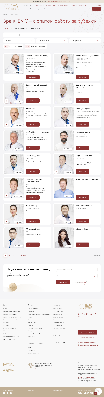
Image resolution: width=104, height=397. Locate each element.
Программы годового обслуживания (13, 320)
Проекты (30, 325)
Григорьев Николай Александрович (34, 180)
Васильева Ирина (33, 205)
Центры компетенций (34, 353)
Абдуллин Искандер (84, 156)
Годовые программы (70, 8)
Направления (31, 350)
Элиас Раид (30, 108)
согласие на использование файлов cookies (56, 1)
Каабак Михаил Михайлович (37, 132)
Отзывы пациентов (33, 308)
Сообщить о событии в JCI (86, 377)
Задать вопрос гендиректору (88, 342)
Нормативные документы (84, 367)
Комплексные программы (10, 314)
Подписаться (63, 282)
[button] (69, 1)
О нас (25, 8)
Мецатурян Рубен (83, 108)
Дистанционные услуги (9, 328)
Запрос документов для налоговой (89, 345)
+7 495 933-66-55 (38, 5)
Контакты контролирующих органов (87, 365)
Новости (30, 317)
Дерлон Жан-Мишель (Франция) (85, 86)
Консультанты (21, 29)
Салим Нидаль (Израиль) (36, 85)
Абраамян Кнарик (83, 229)
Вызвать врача (63, 5)
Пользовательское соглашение (35, 392)
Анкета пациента (57, 314)
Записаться (97, 9)
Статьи (55, 320)
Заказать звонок (51, 5)
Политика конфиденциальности (60, 392)
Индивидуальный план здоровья (11, 311)
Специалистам (32, 320)
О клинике (31, 311)
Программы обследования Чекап (12, 317)
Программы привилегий (59, 328)
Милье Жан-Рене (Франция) (87, 55)
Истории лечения (57, 325)
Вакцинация (6, 322)
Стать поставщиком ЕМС (87, 337)
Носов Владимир (33, 156)
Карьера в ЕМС (32, 322)
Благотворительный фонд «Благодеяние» (39, 314)
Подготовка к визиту (58, 311)
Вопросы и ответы (58, 317)
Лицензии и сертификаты (35, 328)
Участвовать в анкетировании (43, 369)
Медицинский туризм (9, 339)
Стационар (6, 325)
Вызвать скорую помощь (79, 5)
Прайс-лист (6, 334)
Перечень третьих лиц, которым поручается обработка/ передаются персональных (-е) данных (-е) (87, 380)
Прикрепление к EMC (58, 322)
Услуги (45, 8)
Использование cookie (58, 390)
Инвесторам (31, 336)
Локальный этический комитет (36, 334)
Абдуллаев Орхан (33, 229)
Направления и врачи (35, 8)
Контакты (61, 8)
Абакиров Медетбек (84, 205)
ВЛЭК (4, 331)
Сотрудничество (32, 331)
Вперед (23, 255)
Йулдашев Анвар (83, 132)
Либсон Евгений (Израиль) (37, 55)
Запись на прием (57, 308)
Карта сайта (31, 390)
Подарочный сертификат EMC (11, 336)
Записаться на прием (87, 332)
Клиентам (53, 8)
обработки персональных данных (81, 283)
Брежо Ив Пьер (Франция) (87, 179)
